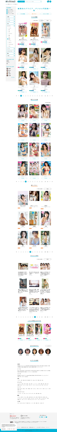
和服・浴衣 (41, 380)
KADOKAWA (27, 365)
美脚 (9, 35)
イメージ (8, 48)
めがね (35, 380)
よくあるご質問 (38, 427)
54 (47, 181)
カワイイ (42, 388)
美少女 (20, 388)
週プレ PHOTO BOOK (21, 370)
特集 (7, 63)
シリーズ (8, 21)
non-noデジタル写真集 (47, 370)
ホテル (33, 393)
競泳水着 (29, 380)
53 (45, 181)
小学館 (49, 365)
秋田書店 (19, 365)
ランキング (8, 62)
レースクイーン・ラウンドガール (24, 398)
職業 (8, 53)
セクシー (48, 388)
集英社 (43, 365)
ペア (19, 393)
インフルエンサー (45, 398)
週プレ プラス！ (10, 12)
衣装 (8, 23)
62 (47, 95)
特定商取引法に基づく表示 (24, 427)
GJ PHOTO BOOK (33, 370)
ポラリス (23, 376)
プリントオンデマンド (45, 375)
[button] (50, 329)
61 (45, 95)
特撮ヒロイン (21, 399)
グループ (28, 393)
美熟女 (30, 388)
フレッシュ (10, 40)
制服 (25, 380)
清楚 (19, 389)
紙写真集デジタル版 (21, 375)
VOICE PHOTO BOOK (37, 375)
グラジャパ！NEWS (11, 13)
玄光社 (38, 365)
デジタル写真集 (10, 9)
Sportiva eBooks (34, 371)
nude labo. (26, 376)
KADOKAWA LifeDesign (33, 365)
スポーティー (10, 42)
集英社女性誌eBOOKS (21, 371)
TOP (6, 4)
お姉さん (25, 388)
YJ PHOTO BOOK (27, 370)
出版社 (8, 16)
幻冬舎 (40, 365)
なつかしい (36, 388)
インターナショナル (11, 44)
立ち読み (22, 45)
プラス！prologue (26, 375)
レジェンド (27, 399)
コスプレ (20, 380)
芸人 (32, 399)
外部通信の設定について (32, 427)
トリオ (23, 393)
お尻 (9, 31)
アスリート (37, 399)
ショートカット (10, 33)
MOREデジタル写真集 (39, 370)
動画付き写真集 (31, 375)
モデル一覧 (12, 77)
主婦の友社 (46, 365)
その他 (8, 55)
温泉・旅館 (39, 393)
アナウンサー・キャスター (36, 398)
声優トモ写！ (20, 376)
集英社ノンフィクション (28, 371)
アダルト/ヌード (42, 399)
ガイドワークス (23, 365)
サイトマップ (47, 427)
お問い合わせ (43, 427)
